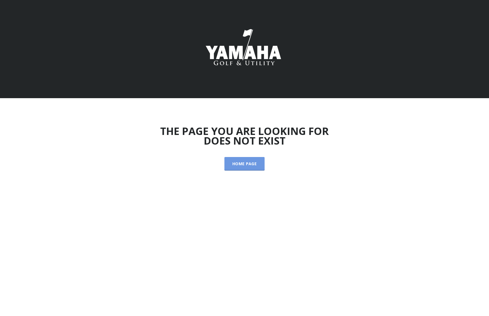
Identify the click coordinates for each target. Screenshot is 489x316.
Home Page (244, 163)
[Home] (244, 48)
